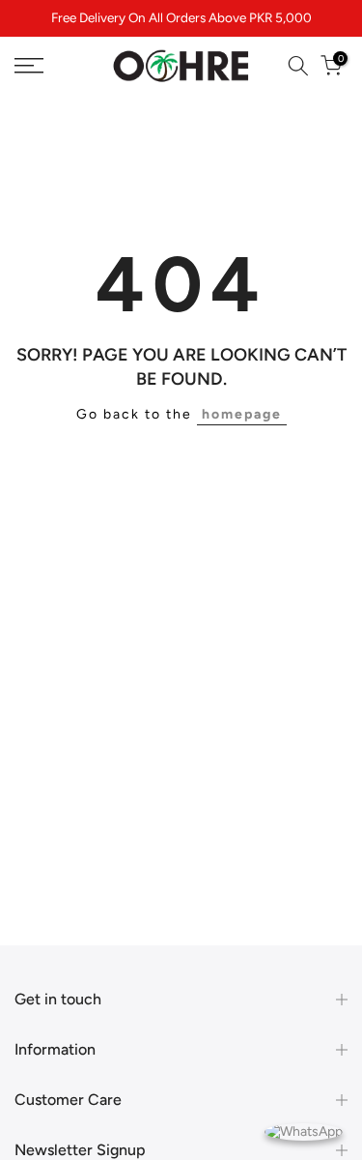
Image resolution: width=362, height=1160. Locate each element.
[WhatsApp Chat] (304, 1130)
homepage (242, 414)
